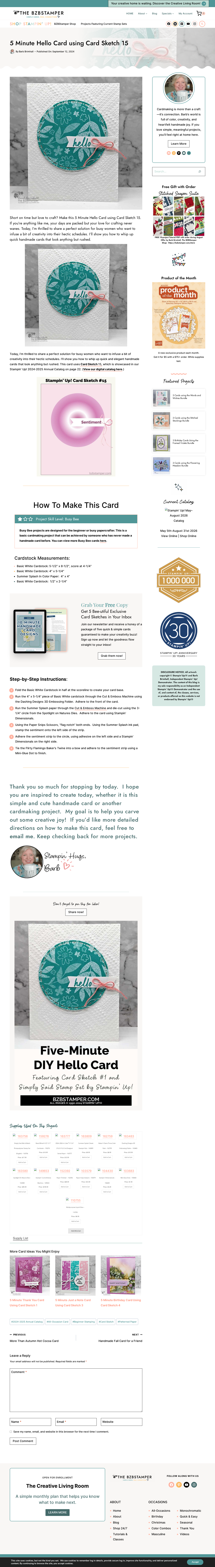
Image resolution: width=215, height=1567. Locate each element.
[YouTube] (188, 24)
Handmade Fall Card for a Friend (120, 1338)
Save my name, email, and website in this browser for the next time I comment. (61, 1431)
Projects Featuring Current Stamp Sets (104, 23)
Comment (19, 1372)
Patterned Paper (127, 1321)
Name (16, 1421)
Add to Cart (22, 1162)
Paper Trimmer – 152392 (65, 1178)
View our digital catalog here (102, 369)
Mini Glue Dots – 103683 (128, 1178)
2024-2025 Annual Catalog (27, 1321)
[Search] (199, 171)
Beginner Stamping (84, 1321)
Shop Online (188, 536)
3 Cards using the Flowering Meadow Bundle (186, 464)
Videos (184, 1534)
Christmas (158, 1522)
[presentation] (161, 398)
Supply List (20, 1238)
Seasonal (186, 1522)
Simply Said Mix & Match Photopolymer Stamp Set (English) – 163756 (22, 1148)
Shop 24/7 (120, 1528)
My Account (185, 13)
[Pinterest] (182, 24)
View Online (169, 536)
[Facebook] (169, 24)
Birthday (157, 1516)
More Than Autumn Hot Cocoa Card (34, 1338)
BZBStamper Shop (65, 23)
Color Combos (161, 1528)
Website (107, 1421)
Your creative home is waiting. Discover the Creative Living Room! (155, 3)
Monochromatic (190, 1510)
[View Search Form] (202, 24)
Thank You (187, 1528)
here (103, 540)
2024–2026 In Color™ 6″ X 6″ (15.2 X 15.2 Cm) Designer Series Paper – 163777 (65, 1148)
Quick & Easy (189, 1516)
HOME (129, 13)
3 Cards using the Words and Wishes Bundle (187, 397)
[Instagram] (195, 24)
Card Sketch (106, 1321)
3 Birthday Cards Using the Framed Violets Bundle (185, 442)
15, (91, 364)
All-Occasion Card (57, 1321)
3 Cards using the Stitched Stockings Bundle (185, 419)
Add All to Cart (76, 1231)
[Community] (175, 24)
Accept (195, 1562)
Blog (154, 13)
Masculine (158, 1534)
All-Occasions (161, 1510)
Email (61, 1421)
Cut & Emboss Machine (91, 708)
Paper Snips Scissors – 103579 (86, 1178)
